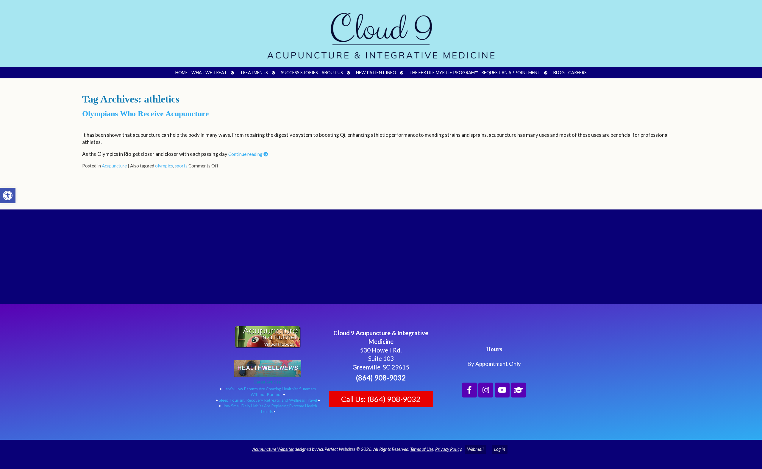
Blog (559, 72)
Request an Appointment (510, 72)
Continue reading (245, 154)
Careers (577, 72)
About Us (332, 72)
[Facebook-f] (469, 390)
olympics (164, 165)
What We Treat (209, 72)
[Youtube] (502, 390)
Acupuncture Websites (273, 449)
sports (181, 165)
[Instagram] (485, 390)
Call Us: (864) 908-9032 (381, 399)
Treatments (254, 72)
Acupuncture (114, 165)
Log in (499, 449)
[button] (7, 195)
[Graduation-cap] (518, 390)
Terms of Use (421, 449)
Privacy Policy (448, 449)
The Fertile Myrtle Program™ (443, 72)
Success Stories (299, 72)
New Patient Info (376, 72)
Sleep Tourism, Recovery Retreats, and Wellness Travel (268, 400)
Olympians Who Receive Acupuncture (145, 113)
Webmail (475, 449)
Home (181, 72)
